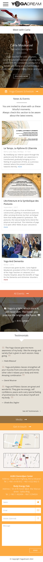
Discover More (21, 76)
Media (20, 419)
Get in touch (19, 426)
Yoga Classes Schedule (21, 91)
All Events (20, 293)
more (20, 166)
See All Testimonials (31, 411)
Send (35, 550)
